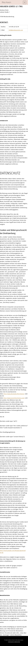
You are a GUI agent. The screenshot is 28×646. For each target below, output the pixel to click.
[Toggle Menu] (24, 2)
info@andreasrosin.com (16, 30)
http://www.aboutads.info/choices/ (13, 394)
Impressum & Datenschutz (14, 641)
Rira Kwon (6, 2)
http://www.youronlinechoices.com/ (14, 398)
